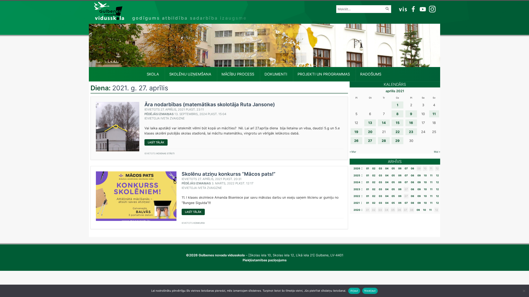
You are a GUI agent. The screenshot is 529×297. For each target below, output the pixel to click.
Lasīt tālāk (158, 143)
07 (406, 168)
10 (425, 175)
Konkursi (199, 223)
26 (356, 141)
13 (370, 123)
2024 (357, 182)
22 (398, 132)
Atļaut (354, 290)
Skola (153, 74)
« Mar (353, 151)
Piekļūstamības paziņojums (265, 260)
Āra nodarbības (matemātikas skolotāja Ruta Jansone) (209, 104)
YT (422, 9)
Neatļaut (370, 290)
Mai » (437, 151)
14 (384, 123)
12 (437, 175)
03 (380, 168)
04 (386, 168)
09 (419, 175)
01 (367, 168)
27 (370, 141)
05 (393, 168)
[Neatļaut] (524, 291)
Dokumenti (275, 74)
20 (370, 132)
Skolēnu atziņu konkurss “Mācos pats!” (228, 174)
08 (412, 168)
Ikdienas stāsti (165, 153)
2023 (357, 189)
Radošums (370, 74)
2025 (357, 175)
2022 (357, 196)
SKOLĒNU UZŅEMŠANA (190, 74)
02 (373, 168)
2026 (357, 168)
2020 (357, 209)
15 (397, 123)
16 (411, 123)
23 (411, 132)
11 (434, 114)
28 (384, 141)
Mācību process (238, 74)
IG (431, 9)
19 (356, 132)
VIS (403, 9)
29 (397, 141)
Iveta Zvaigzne (173, 118)
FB (413, 9)
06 (400, 168)
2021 (357, 202)
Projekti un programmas (324, 74)
